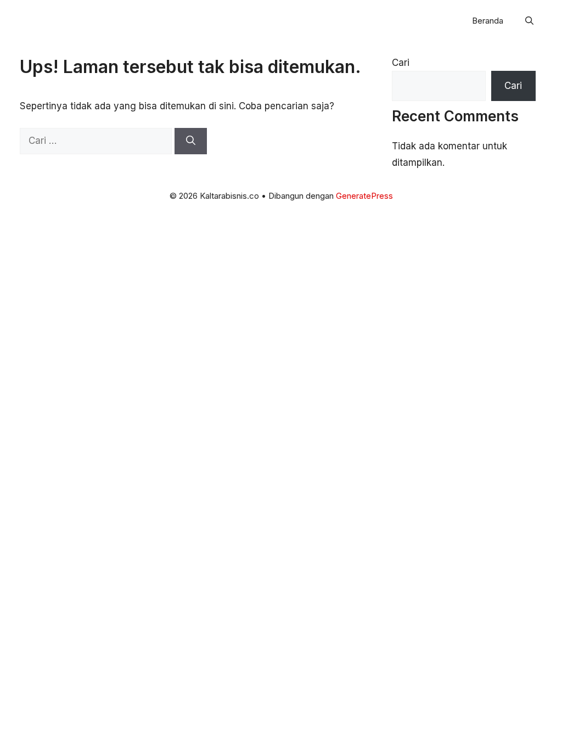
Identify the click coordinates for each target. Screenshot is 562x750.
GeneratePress (364, 196)
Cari (400, 62)
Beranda (487, 20)
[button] (529, 20)
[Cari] (191, 141)
